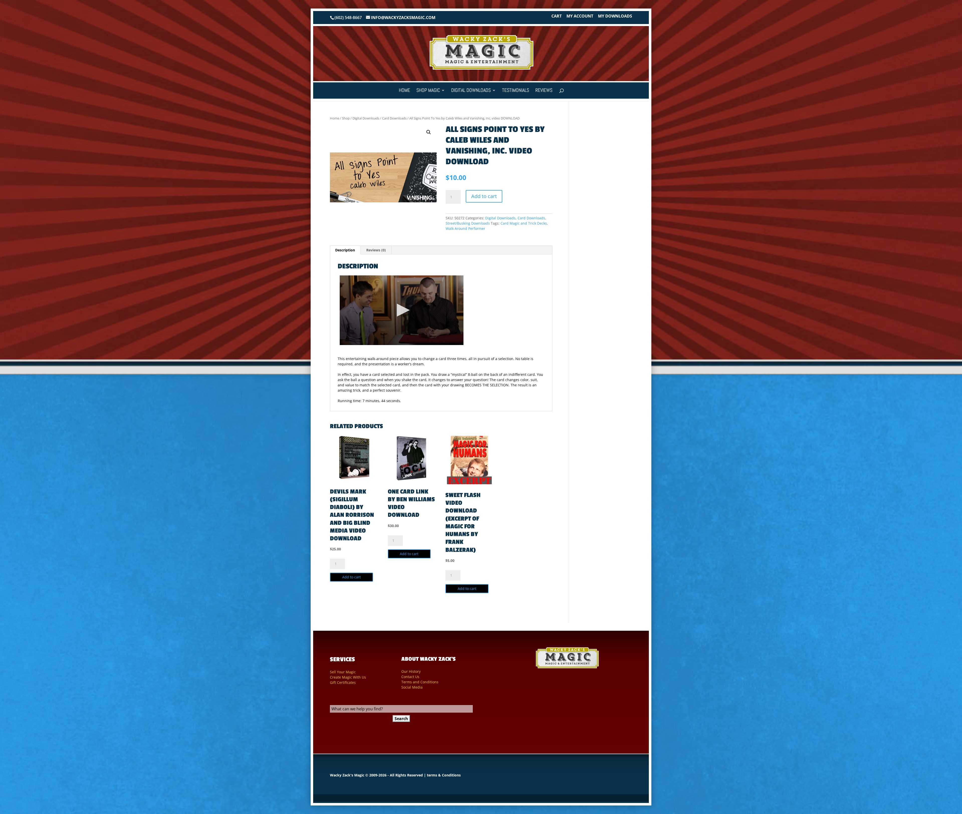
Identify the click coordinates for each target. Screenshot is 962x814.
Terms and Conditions (419, 682)
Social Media (412, 687)
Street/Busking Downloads (468, 223)
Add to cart (484, 196)
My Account (579, 16)
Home (404, 90)
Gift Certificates (343, 682)
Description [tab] (345, 250)
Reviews (543, 90)
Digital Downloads (471, 90)
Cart (556, 16)
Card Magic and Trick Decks (524, 223)
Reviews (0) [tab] (376, 250)
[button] (428, 132)
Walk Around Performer (465, 228)
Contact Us (410, 676)
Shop (346, 118)
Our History (411, 671)
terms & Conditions (444, 775)
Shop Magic (428, 90)
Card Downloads (394, 118)
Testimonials (515, 90)
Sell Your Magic (343, 672)
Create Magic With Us (348, 677)
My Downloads (615, 16)
